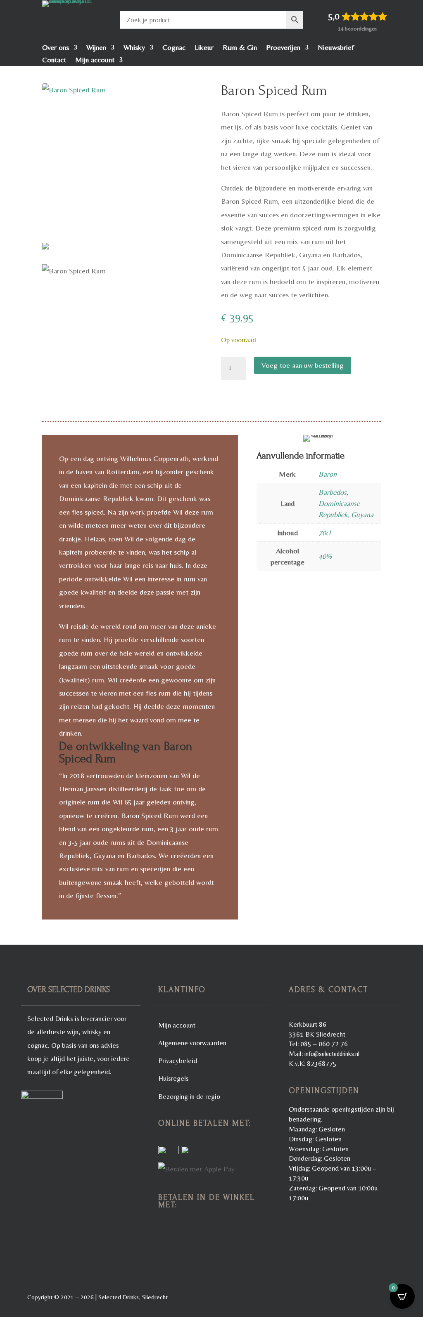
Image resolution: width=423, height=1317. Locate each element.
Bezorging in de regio (189, 1096)
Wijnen (96, 48)
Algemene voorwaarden (192, 1043)
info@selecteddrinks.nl (331, 1054)
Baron (327, 474)
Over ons (55, 48)
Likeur (204, 48)
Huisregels (173, 1078)
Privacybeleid (177, 1060)
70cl (324, 532)
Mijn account (94, 60)
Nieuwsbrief (336, 48)
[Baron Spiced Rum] (122, 166)
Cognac (173, 48)
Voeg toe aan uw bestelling (302, 365)
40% (325, 556)
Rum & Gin (240, 48)
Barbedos (332, 492)
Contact (54, 60)
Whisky (134, 48)
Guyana (362, 514)
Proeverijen (283, 48)
